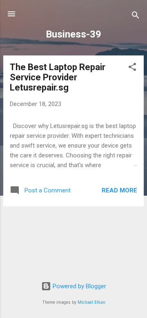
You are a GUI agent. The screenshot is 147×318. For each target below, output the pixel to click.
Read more (119, 190)
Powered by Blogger (78, 286)
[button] (132, 68)
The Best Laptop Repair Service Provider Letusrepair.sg (57, 77)
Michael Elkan (91, 302)
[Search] (135, 16)
